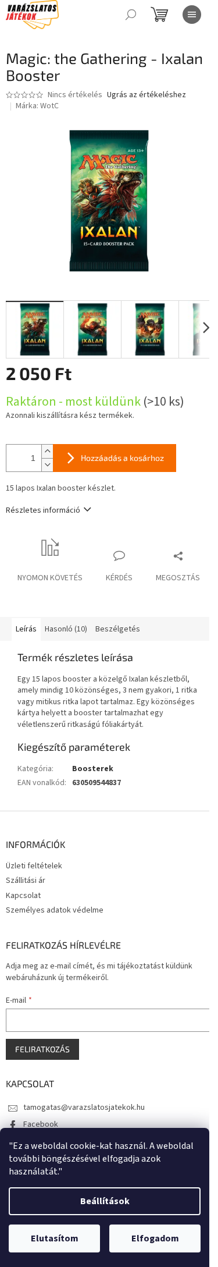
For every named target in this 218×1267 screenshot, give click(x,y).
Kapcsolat (23, 896)
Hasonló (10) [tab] (66, 629)
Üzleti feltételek (34, 866)
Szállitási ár (25, 880)
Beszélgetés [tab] (117, 629)
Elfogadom (155, 1238)
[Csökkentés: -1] (47, 464)
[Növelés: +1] (47, 451)
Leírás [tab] (26, 629)
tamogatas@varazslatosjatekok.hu (84, 1107)
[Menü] (191, 14)
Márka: (37, 106)
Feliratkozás (42, 1049)
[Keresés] (130, 14)
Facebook (40, 1124)
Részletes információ (43, 510)
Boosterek (92, 769)
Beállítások (105, 1201)
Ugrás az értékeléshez (146, 95)
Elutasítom (54, 1238)
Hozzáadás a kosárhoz (122, 458)
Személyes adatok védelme (54, 910)
